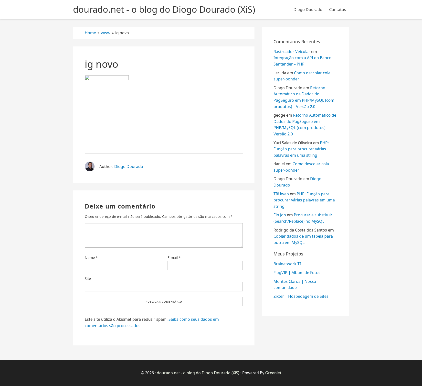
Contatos (337, 9)
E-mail (174, 257)
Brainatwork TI (287, 263)
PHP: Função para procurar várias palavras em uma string (301, 149)
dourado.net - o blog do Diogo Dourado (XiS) (198, 372)
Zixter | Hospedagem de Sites (301, 296)
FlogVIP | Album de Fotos (297, 272)
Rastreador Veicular (292, 51)
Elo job (280, 215)
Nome (91, 257)
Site (88, 278)
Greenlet (273, 372)
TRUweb (281, 194)
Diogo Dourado (308, 9)
